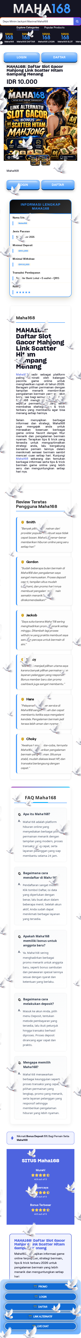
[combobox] (37, 21)
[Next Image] (74, 124)
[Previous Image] (7, 124)
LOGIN (22, 57)
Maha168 (22, 374)
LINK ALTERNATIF (42, 1316)
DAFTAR (59, 57)
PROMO (42, 1285)
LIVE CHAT (43, 1327)
